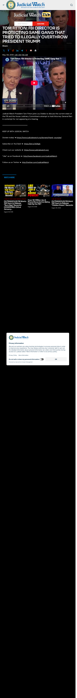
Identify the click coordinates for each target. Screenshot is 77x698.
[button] (3, 5)
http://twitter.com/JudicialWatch (35, 162)
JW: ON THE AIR (21, 55)
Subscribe (40, 24)
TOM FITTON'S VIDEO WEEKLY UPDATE (15, 199)
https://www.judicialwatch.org (36, 150)
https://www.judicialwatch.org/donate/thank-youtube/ (39, 137)
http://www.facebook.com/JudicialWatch (40, 156)
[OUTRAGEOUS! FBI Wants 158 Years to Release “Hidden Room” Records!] (63, 190)
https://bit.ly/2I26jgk (32, 144)
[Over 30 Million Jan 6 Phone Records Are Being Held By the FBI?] (39, 190)
